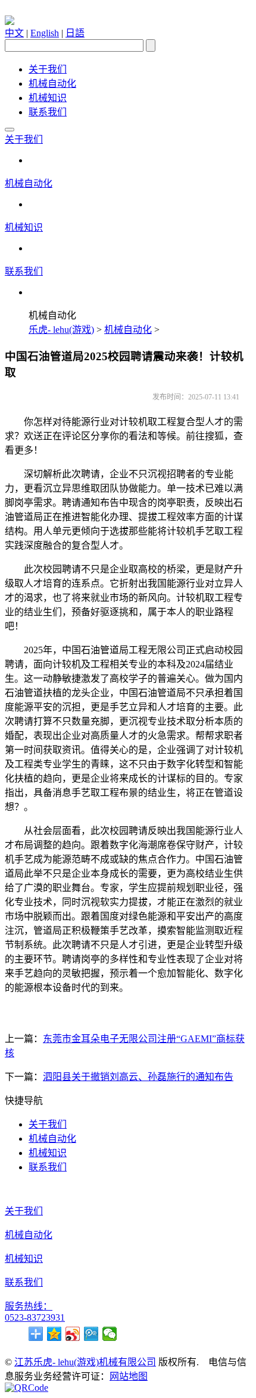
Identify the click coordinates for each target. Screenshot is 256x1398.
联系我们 (48, 112)
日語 (75, 33)
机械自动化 (52, 83)
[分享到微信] (109, 1334)
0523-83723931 (35, 1317)
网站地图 (129, 1376)
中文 (14, 33)
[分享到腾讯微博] (91, 1334)
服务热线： (28, 1306)
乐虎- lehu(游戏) (61, 330)
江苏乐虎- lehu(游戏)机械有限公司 (85, 1362)
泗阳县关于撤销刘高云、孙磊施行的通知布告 (138, 1077)
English (44, 33)
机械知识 (48, 98)
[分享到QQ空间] (54, 1334)
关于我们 (48, 69)
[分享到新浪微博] (72, 1334)
